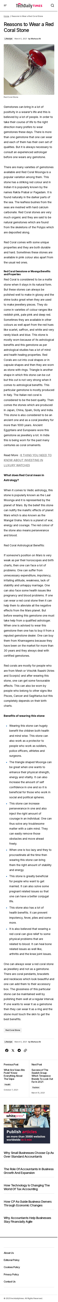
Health (7, 1084)
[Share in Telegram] (19, 1050)
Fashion (35, 1087)
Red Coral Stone (13, 1030)
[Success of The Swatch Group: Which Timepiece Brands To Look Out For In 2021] (41, 1078)
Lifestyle (8, 38)
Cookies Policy (12, 1267)
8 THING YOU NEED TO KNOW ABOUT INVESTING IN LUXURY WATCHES (28, 460)
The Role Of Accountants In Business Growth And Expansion (29, 1171)
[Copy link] (25, 1050)
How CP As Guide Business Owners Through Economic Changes (28, 1203)
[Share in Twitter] (13, 1050)
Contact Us (9, 1281)
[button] (5, 5)
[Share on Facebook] (7, 1050)
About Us (9, 1252)
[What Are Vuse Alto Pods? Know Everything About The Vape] (16, 1078)
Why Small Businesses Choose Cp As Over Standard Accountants (29, 1154)
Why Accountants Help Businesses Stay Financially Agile (27, 1219)
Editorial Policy (11, 1260)
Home (6, 16)
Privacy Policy (11, 1274)
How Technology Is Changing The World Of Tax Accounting (27, 1187)
